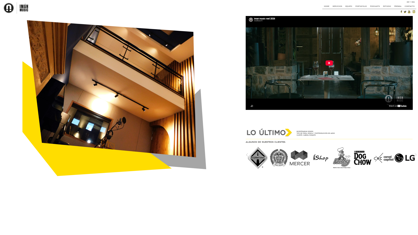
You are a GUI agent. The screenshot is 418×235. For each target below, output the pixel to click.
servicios (337, 6)
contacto (410, 6)
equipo (348, 6)
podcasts (375, 6)
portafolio (361, 6)
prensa (397, 6)
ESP (408, 2)
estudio (387, 6)
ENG (413, 2)
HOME (326, 6)
